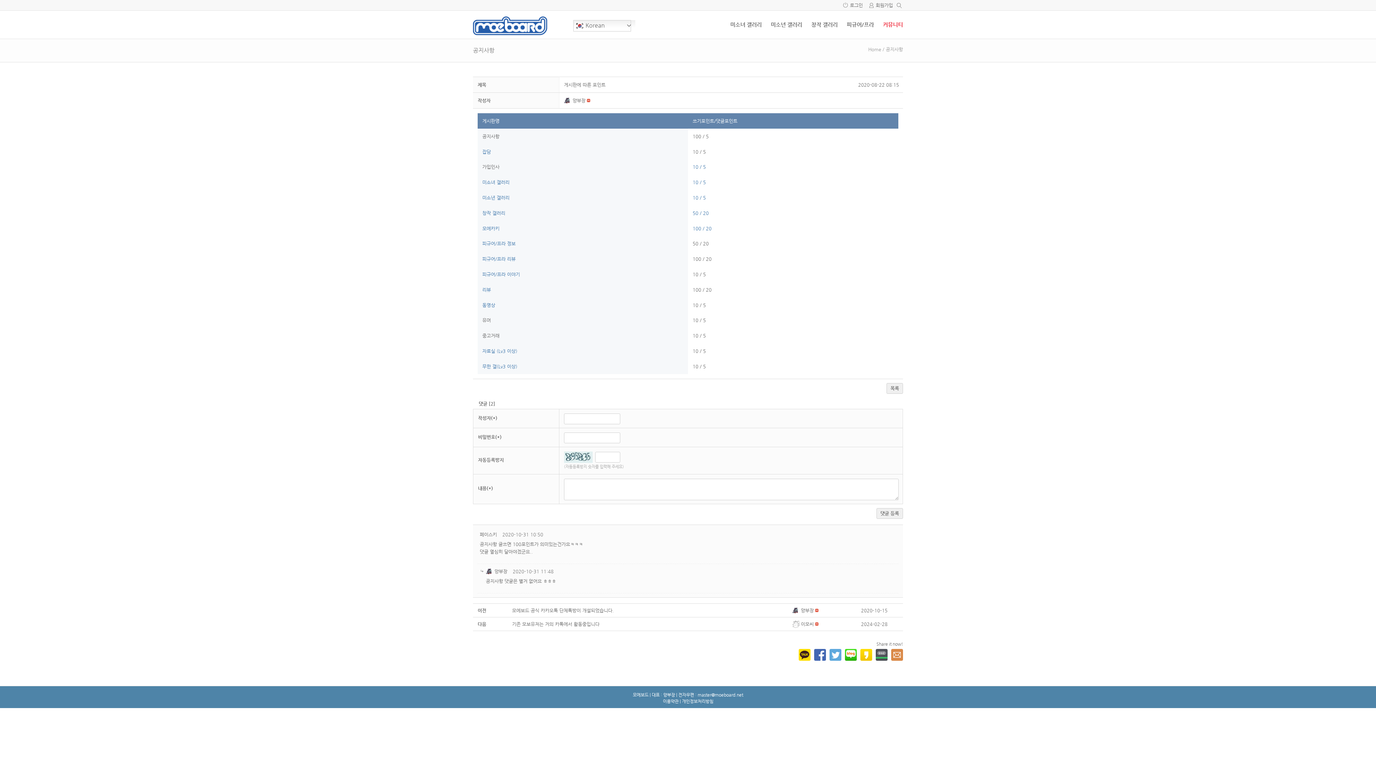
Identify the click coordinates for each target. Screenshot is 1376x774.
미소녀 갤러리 (746, 25)
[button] (568, 100)
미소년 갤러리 (786, 25)
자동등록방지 (491, 460)
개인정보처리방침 (697, 701)
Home (874, 49)
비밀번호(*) (490, 437)
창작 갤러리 (824, 25)
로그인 (856, 5)
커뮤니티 (893, 25)
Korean (594, 25)
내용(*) (485, 488)
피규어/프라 (860, 25)
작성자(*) (487, 418)
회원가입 (884, 5)
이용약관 (671, 701)
